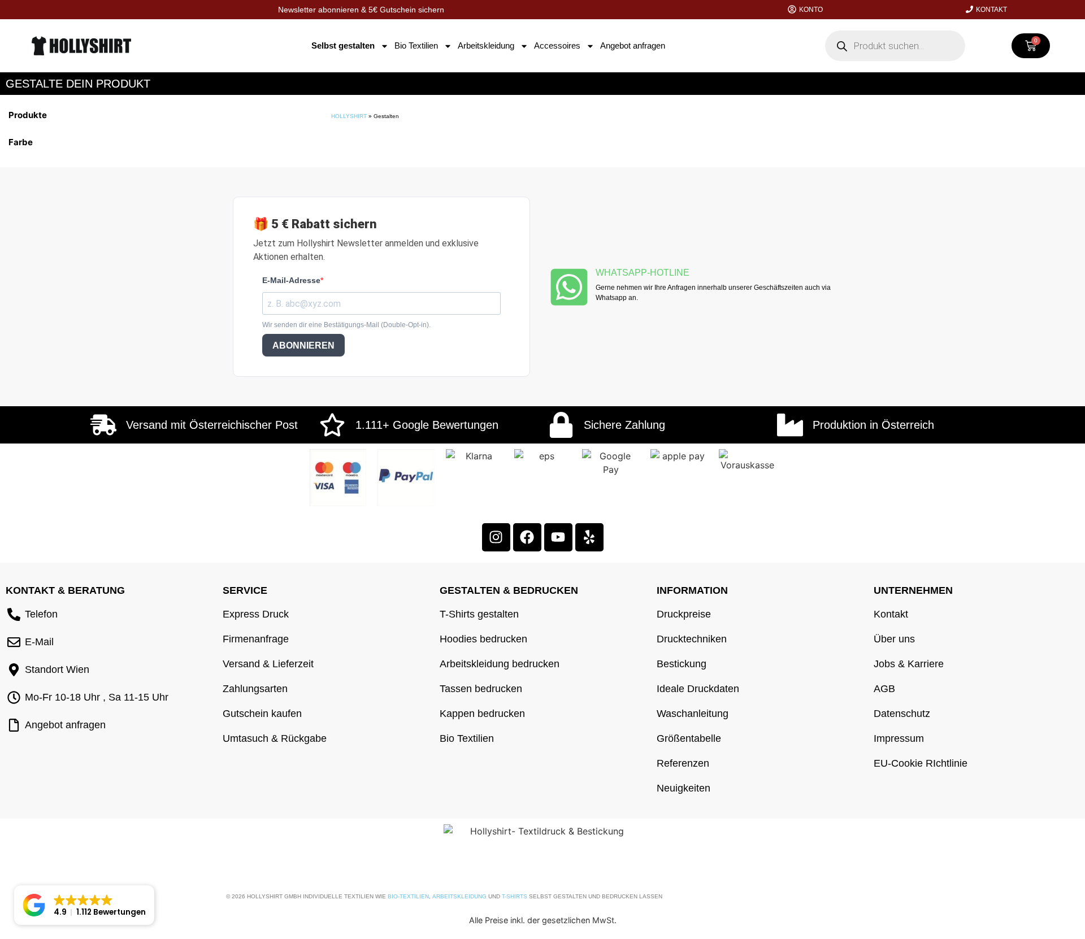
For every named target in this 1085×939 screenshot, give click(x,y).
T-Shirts (514, 896)
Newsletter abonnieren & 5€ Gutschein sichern (361, 9)
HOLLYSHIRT (349, 116)
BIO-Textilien (408, 896)
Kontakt (991, 10)
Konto (811, 10)
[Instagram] (496, 537)
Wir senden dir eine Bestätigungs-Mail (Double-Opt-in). (346, 324)
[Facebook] (527, 537)
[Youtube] (558, 537)
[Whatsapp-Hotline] (569, 287)
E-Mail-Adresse (291, 280)
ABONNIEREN (303, 345)
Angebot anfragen (632, 45)
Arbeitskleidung (486, 45)
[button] (84, 905)
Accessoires (557, 45)
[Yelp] (589, 537)
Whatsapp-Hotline (642, 272)
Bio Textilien (416, 45)
